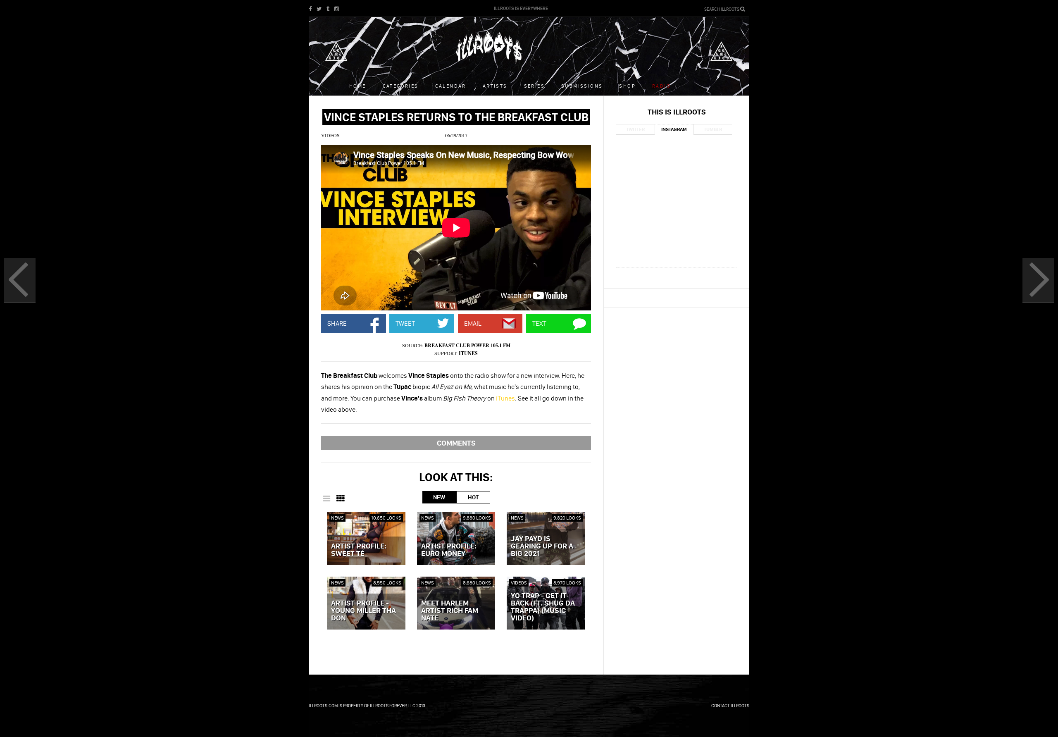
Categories (401, 86)
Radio (661, 86)
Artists (495, 86)
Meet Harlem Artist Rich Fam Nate (449, 611)
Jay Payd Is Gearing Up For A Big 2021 (542, 546)
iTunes (468, 353)
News (337, 518)
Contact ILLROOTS (730, 705)
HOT (473, 497)
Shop (627, 86)
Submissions (582, 86)
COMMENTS (456, 443)
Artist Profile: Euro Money (449, 550)
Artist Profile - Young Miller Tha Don (363, 611)
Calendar (450, 86)
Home (357, 86)
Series (534, 86)
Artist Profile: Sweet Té (358, 550)
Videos (330, 135)
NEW (439, 497)
